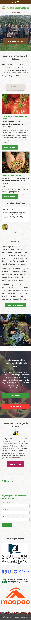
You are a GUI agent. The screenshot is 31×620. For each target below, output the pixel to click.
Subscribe (6, 525)
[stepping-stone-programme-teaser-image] (15, 162)
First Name (6, 503)
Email (4, 517)
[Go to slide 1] (9, 347)
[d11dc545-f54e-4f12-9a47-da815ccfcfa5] (15, 571)
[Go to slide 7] (18, 347)
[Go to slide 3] (12, 347)
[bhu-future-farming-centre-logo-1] (15, 581)
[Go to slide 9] (21, 347)
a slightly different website (25, 617)
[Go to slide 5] (15, 347)
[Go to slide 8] (20, 347)
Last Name (5, 510)
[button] (15, 12)
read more (11, 219)
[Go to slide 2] (15, 232)
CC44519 (7, 377)
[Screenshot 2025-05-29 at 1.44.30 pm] (15, 104)
